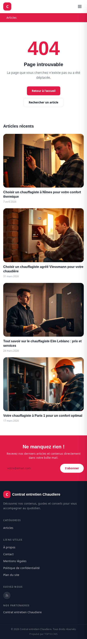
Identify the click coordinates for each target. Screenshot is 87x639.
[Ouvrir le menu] (80, 6)
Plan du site (11, 575)
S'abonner (72, 468)
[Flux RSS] (7, 595)
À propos (9, 547)
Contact (8, 554)
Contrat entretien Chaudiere (22, 612)
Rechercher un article (43, 102)
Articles (11, 17)
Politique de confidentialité (21, 568)
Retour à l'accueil (43, 91)
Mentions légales (15, 561)
